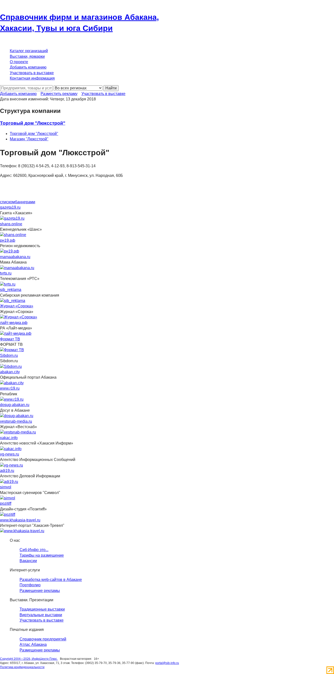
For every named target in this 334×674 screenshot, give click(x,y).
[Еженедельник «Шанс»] (13, 235)
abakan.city (10, 372)
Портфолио (30, 585)
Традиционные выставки (42, 609)
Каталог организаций (29, 51)
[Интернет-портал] (22, 531)
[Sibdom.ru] (11, 366)
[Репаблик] (11, 399)
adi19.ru (7, 471)
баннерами (25, 202)
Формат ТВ (10, 339)
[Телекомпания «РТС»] (7, 284)
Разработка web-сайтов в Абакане (51, 580)
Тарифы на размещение (42, 555)
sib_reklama (10, 290)
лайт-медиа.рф (13, 323)
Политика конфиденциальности (22, 667)
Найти (111, 88)
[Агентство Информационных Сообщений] (11, 465)
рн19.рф (7, 240)
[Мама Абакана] (17, 267)
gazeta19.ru (10, 207)
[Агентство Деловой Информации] (9, 481)
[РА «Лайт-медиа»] (15, 333)
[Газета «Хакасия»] (12, 218)
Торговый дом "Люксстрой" (32, 123)
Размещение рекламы (40, 591)
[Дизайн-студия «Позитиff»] (7, 514)
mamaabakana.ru (15, 257)
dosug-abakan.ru (14, 405)
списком (7, 202)
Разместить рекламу (59, 94)
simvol (5, 487)
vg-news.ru (9, 454)
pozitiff (5, 503)
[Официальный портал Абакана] (12, 383)
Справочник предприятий (43, 639)
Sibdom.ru (9, 355)
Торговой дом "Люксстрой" (34, 134)
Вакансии (28, 561)
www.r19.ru (10, 388)
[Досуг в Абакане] (16, 416)
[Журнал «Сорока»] (18, 317)
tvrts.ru (5, 273)
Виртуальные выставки (41, 615)
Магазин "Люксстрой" (29, 139)
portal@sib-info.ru (167, 663)
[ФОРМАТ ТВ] (12, 350)
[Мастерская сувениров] (7, 498)
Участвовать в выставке (32, 73)
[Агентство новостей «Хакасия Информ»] (11, 448)
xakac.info (9, 438)
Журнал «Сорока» (16, 306)
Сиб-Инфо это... (34, 550)
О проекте (19, 62)
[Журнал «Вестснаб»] (18, 432)
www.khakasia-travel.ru (20, 520)
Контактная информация (32, 78)
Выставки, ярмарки (27, 56)
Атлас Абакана (33, 644)
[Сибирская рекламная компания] (12, 300)
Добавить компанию (28, 67)
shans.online (11, 224)
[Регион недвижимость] (9, 251)
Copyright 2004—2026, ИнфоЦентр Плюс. (29, 659)
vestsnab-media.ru (16, 421)
